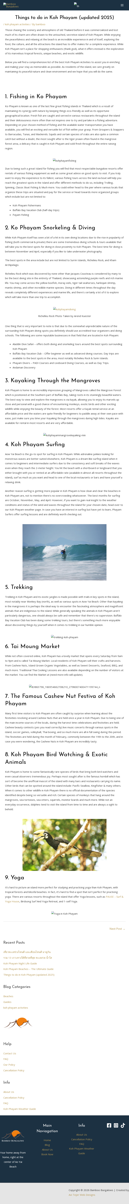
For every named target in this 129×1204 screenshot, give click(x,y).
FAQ (5, 1059)
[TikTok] (122, 1125)
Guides (7, 1002)
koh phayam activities (17, 24)
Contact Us (9, 1053)
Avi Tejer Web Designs (82, 1194)
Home (47, 1140)
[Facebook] (109, 1125)
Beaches (8, 996)
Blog (47, 1144)
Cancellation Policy (13, 1070)
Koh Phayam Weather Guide (19, 1109)
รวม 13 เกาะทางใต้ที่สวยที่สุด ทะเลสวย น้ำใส (27, 957)
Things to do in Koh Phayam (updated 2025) (28, 974)
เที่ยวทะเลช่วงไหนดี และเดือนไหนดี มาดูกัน (27, 952)
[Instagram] (116, 1125)
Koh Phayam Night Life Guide (20, 963)
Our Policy (9, 1064)
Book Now (47, 1154)
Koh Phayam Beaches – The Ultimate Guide (28, 969)
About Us (8, 1092)
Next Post (117, 929)
